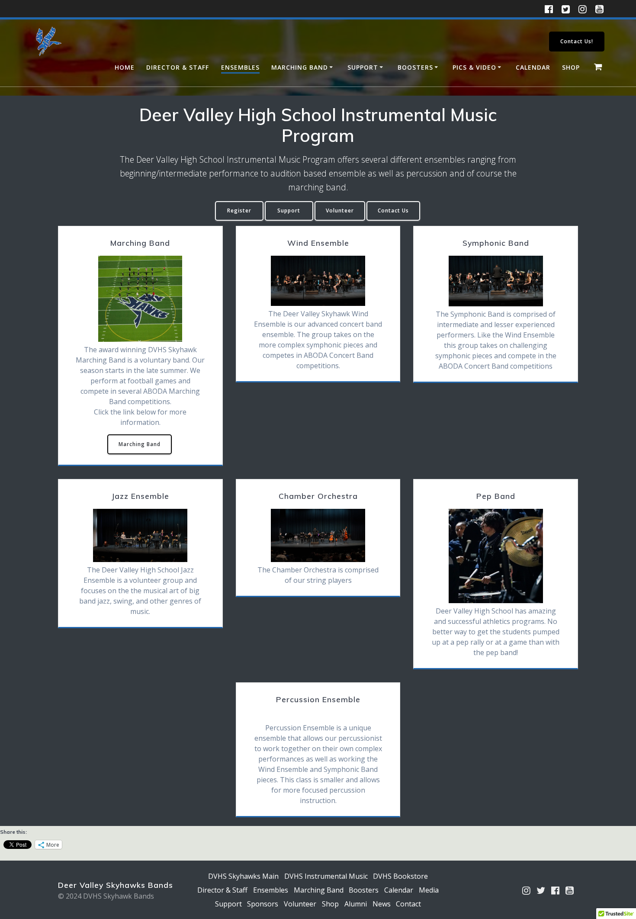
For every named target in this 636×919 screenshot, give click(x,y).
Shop (571, 67)
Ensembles (240, 67)
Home (125, 67)
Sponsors (262, 904)
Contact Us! (576, 41)
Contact (408, 904)
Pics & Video (474, 67)
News (382, 904)
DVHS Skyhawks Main (243, 876)
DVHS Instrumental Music (326, 876)
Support (362, 67)
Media (429, 890)
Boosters (415, 67)
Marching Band (299, 67)
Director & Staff (177, 67)
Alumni (355, 904)
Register (239, 210)
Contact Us (393, 210)
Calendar (533, 67)
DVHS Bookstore (400, 876)
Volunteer (340, 210)
